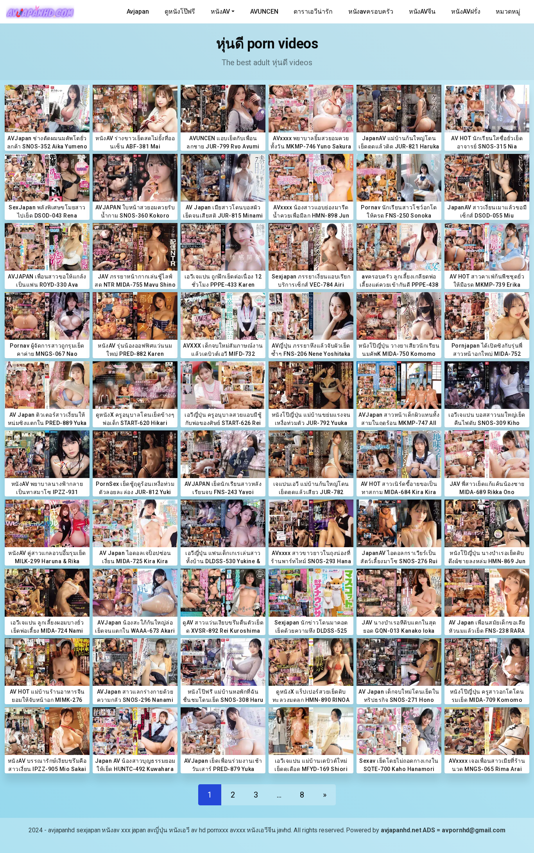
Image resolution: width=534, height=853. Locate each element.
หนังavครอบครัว (370, 11)
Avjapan (138, 11)
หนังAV (220, 11)
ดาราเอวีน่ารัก (313, 11)
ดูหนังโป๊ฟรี (180, 11)
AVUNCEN (264, 11)
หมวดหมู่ (508, 11)
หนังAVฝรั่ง (465, 11)
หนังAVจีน (422, 11)
